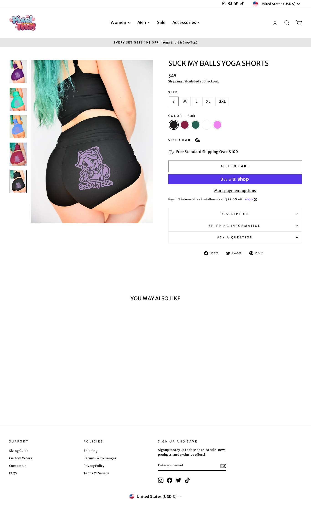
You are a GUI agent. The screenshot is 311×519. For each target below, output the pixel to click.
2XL (222, 101)
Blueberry (206, 124)
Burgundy (184, 124)
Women (119, 22)
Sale (161, 22)
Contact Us (17, 466)
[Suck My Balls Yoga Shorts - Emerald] (44, 399)
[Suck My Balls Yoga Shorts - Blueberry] (50, 399)
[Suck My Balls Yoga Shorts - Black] (31, 399)
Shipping (175, 81)
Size (173, 92)
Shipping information (235, 226)
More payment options (235, 190)
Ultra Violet (217, 124)
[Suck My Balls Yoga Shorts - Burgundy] (38, 399)
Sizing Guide (18, 451)
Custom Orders (20, 458)
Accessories (184, 22)
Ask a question (235, 237)
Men (142, 22)
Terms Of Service (96, 473)
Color (181, 116)
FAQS (13, 473)
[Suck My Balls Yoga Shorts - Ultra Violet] (56, 399)
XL (208, 101)
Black (173, 124)
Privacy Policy (94, 466)
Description (235, 214)
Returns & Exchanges (100, 458)
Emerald (195, 124)
